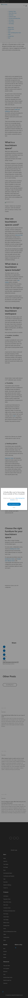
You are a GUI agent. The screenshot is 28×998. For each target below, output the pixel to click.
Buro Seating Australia (14, 504)
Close (14, 507)
